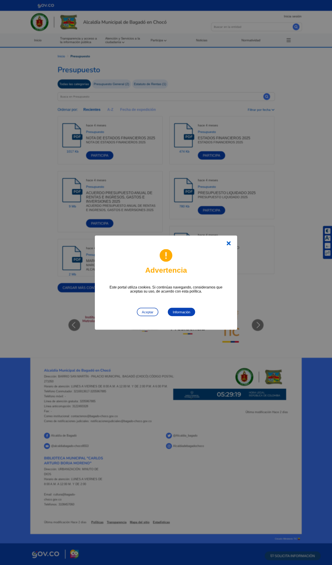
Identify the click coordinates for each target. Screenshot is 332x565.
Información (181, 312)
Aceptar (147, 312)
